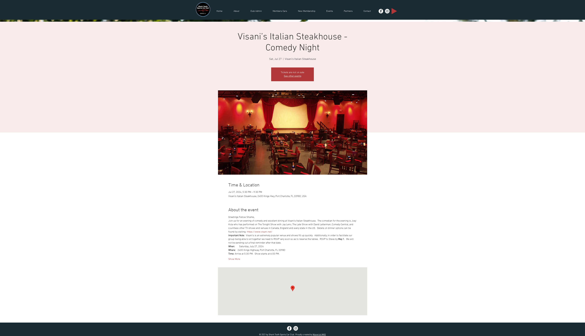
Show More (234, 259)
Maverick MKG (319, 334)
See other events (292, 76)
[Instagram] (387, 11)
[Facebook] (381, 11)
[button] (236, 11)
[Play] (394, 11)
